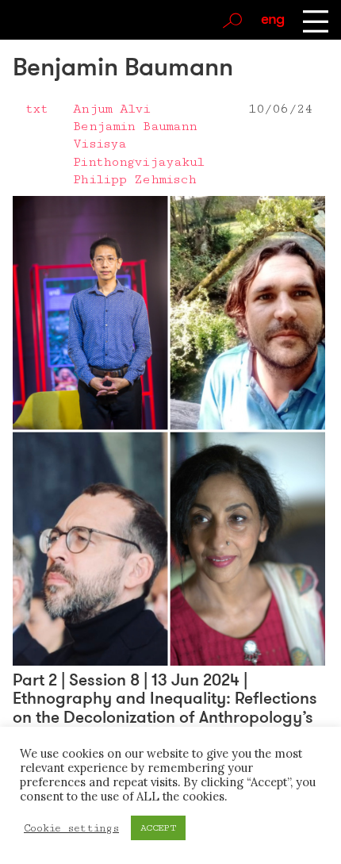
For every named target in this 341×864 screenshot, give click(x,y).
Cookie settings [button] (71, 828)
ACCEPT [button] (158, 828)
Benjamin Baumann (135, 126)
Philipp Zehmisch (134, 179)
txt (36, 109)
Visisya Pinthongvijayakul (138, 152)
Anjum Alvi (111, 109)
